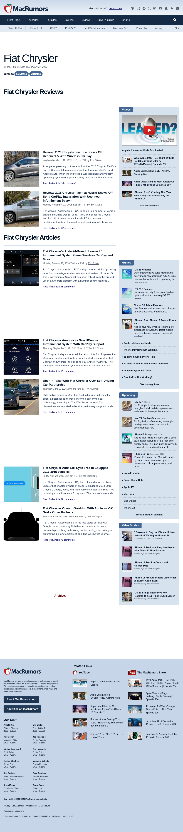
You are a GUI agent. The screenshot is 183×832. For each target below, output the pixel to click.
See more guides (149, 384)
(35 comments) (68, 183)
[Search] (176, 20)
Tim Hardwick (92, 388)
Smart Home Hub (133, 480)
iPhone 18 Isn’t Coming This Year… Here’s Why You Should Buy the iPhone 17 (153, 195)
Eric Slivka (96, 160)
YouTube (84, 672)
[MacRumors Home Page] (26, 8)
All (177, 28)
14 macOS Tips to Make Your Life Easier (146, 363)
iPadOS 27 (70, 28)
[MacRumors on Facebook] (144, 8)
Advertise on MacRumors (22, 708)
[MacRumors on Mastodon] (155, 8)
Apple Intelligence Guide (137, 343)
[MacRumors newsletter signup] (177, 8)
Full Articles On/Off (30, 816)
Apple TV (129, 487)
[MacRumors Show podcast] (132, 8)
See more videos (149, 205)
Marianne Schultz (41, 761)
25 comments (68, 371)
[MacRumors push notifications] (166, 8)
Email (6, 731)
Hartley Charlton (11, 761)
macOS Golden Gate (94, 28)
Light (64, 816)
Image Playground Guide (137, 370)
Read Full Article (51, 183)
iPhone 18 (129, 508)
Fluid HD (50, 816)
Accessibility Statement (14, 811)
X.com (13, 731)
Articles (36, 73)
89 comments (68, 499)
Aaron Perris (38, 785)
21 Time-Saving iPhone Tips (139, 356)
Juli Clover (98, 348)
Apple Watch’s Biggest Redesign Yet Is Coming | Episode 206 (159, 696)
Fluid (43, 816)
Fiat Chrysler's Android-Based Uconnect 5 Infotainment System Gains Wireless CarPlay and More (78, 255)
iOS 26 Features (142, 269)
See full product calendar (149, 514)
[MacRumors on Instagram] (138, 8)
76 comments (68, 539)
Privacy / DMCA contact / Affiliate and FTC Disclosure (27, 806)
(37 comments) (68, 228)
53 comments (68, 286)
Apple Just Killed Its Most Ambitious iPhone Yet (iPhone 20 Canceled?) (105, 709)
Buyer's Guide (105, 19)
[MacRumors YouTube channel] (160, 8)
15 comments (68, 412)
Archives (60, 595)
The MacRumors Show (151, 672)
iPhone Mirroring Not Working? (141, 350)
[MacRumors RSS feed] (172, 8)
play (149, 130)
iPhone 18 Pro (14, 28)
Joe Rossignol (90, 476)
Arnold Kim (9, 725)
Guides (52, 19)
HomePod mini (132, 473)
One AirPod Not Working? (138, 377)
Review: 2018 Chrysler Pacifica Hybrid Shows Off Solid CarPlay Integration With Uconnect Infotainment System (78, 196)
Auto (58, 816)
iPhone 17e (141, 28)
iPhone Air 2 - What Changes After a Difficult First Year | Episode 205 (160, 709)
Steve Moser (9, 785)
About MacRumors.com (21, 699)
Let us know (115, 8)
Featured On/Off (12, 816)
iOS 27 (53, 28)
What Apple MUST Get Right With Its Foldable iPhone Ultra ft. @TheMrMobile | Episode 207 (154, 161)
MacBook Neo (120, 28)
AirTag (158, 28)
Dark (70, 816)
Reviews (85, 19)
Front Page (13, 19)
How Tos (68, 19)
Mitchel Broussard (12, 749)
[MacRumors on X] (149, 8)
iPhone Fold (35, 28)
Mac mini (129, 494)
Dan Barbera (9, 773)
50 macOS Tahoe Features (148, 305)
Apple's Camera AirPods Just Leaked (142, 150)
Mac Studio (130, 501)
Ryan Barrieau (39, 773)
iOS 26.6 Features (143, 289)
